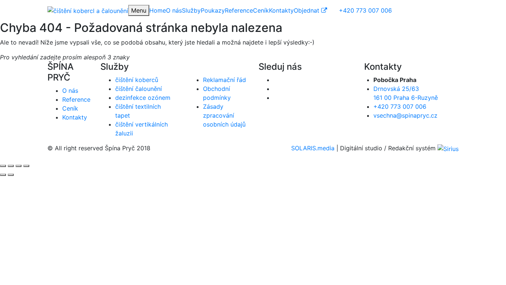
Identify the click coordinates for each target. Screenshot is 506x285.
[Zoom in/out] (26, 166)
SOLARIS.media (312, 148)
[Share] (11, 166)
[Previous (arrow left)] (3, 175)
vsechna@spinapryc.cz (405, 115)
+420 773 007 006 (399, 106)
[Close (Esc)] (3, 166)
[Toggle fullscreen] (18, 166)
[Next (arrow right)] (11, 175)
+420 (365, 10)
